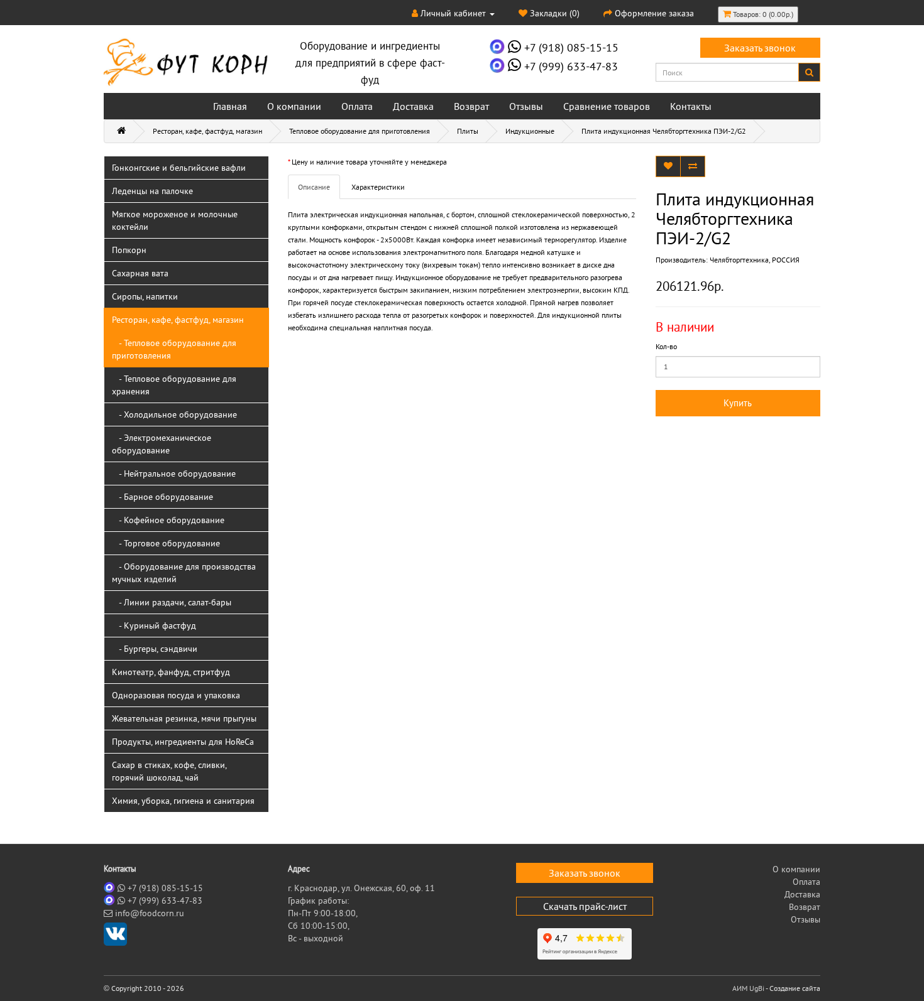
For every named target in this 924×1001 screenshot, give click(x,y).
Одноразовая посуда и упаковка (176, 695)
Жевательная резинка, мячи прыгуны (184, 718)
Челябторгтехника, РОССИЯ (755, 259)
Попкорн (129, 250)
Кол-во (666, 346)
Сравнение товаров (606, 106)
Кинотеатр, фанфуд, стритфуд (171, 672)
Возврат (471, 106)
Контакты (691, 106)
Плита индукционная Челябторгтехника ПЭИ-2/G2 (663, 131)
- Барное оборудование (162, 496)
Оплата (357, 106)
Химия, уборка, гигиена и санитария (183, 800)
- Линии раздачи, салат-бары (171, 602)
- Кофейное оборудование (168, 520)
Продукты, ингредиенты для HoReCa (183, 741)
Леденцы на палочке (152, 191)
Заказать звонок (760, 47)
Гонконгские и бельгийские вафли (179, 167)
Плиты (467, 131)
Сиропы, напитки (145, 296)
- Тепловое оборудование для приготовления (174, 349)
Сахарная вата (140, 273)
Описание (314, 187)
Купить (737, 403)
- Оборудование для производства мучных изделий (184, 573)
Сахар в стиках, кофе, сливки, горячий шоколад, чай (169, 771)
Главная (230, 106)
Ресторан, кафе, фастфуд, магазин (207, 131)
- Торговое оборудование (166, 543)
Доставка (413, 106)
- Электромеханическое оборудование (161, 444)
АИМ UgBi (748, 988)
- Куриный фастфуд (154, 625)
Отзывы (526, 106)
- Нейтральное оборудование (174, 473)
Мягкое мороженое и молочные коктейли (175, 220)
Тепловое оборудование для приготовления (359, 131)
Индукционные (529, 131)
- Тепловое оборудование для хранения (174, 385)
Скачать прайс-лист (585, 906)
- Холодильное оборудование (174, 414)
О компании (294, 106)
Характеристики (378, 187)
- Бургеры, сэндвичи (154, 648)
